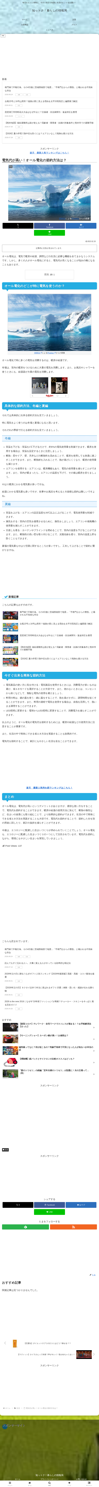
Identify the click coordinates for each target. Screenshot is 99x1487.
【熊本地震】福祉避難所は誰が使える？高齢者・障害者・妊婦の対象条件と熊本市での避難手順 (49, 123)
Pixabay (75, 218)
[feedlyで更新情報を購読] (25, 1227)
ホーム (17, 1479)
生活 (6, 1150)
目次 (46, 274)
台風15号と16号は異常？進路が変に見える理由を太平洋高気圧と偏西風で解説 (41, 101)
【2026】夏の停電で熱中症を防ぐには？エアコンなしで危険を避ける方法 (39, 133)
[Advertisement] (49, 56)
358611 (62, 218)
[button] (91, 784)
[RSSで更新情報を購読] (73, 1227)
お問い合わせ (81, 1479)
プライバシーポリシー (49, 1479)
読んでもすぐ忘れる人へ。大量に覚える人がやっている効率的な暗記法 (38, 963)
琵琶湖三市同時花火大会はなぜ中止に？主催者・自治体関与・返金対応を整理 (41, 112)
